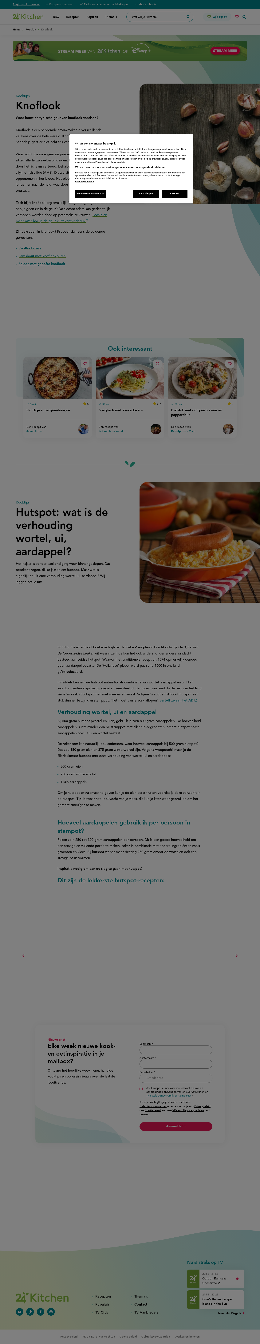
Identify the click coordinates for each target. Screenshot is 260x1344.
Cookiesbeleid (118, 162)
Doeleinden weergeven (90, 194)
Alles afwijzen (146, 194)
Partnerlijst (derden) (85, 182)
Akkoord (174, 194)
